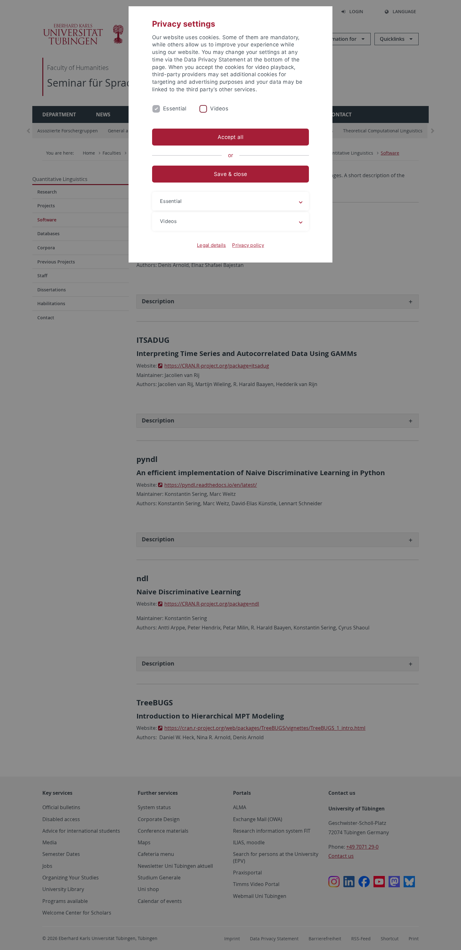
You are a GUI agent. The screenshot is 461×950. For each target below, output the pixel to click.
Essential (174, 108)
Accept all (230, 137)
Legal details (211, 245)
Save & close (230, 174)
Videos (219, 108)
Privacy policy (248, 245)
